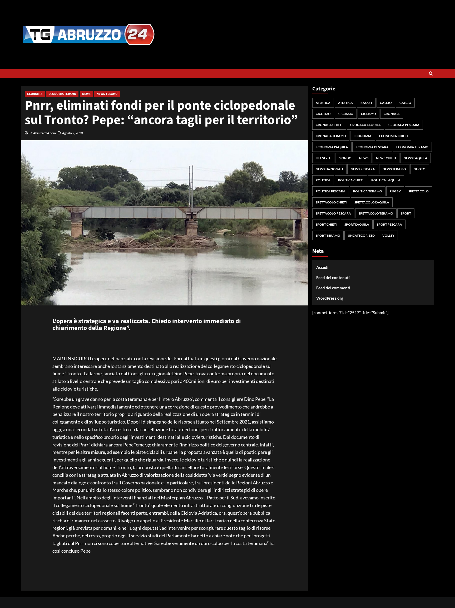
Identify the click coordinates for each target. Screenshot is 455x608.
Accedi (322, 267)
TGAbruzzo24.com (42, 133)
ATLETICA (323, 103)
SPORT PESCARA (389, 224)
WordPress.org (329, 298)
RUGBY (395, 191)
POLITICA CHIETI (351, 180)
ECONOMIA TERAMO (62, 94)
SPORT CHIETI (326, 224)
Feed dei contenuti (333, 277)
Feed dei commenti (333, 287)
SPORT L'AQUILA (356, 224)
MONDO (345, 158)
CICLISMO (323, 114)
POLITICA (323, 180)
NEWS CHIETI (386, 158)
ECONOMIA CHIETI (393, 136)
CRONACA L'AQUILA (365, 125)
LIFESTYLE (323, 158)
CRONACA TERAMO (331, 136)
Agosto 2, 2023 (72, 133)
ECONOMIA (34, 94)
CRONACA (392, 114)
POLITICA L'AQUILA (385, 180)
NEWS (86, 94)
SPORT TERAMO (328, 235)
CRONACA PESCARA (403, 125)
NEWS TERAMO (107, 94)
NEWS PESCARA (363, 169)
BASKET (366, 103)
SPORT (406, 213)
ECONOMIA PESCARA (372, 147)
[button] (431, 73)
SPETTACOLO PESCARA (333, 213)
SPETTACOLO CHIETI (331, 202)
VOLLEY (388, 235)
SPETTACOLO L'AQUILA (371, 202)
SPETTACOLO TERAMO (376, 213)
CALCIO (386, 103)
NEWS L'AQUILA (415, 158)
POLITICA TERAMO (367, 191)
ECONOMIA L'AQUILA (332, 147)
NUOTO (420, 169)
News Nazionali (329, 169)
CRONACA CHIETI (329, 125)
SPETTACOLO (418, 191)
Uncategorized (361, 235)
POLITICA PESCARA (330, 191)
